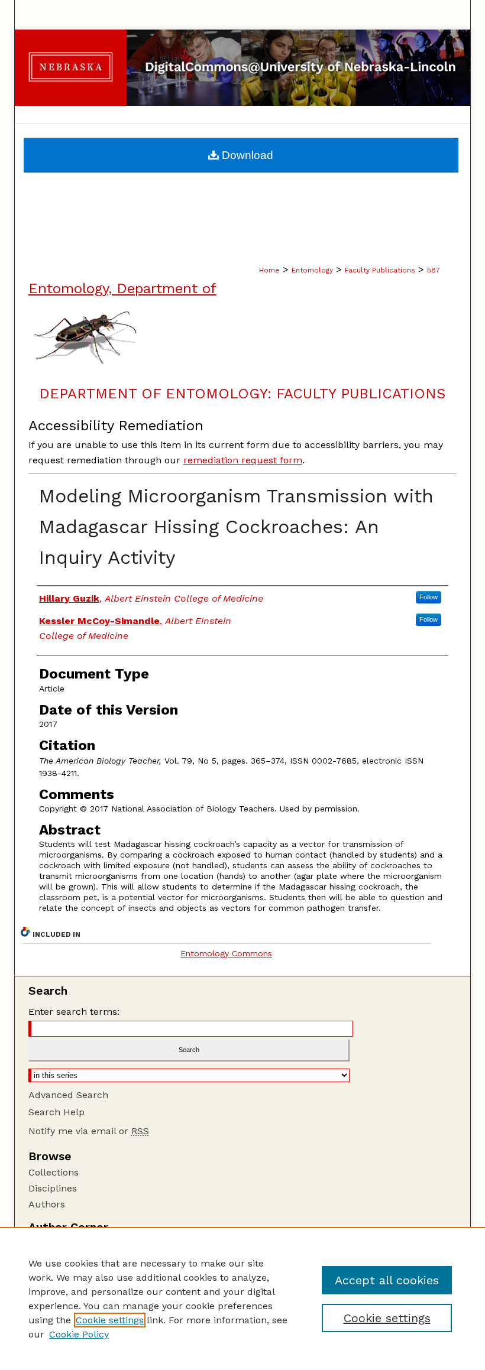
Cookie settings (110, 1320)
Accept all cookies (387, 1280)
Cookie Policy (79, 1334)
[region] (242, 1298)
